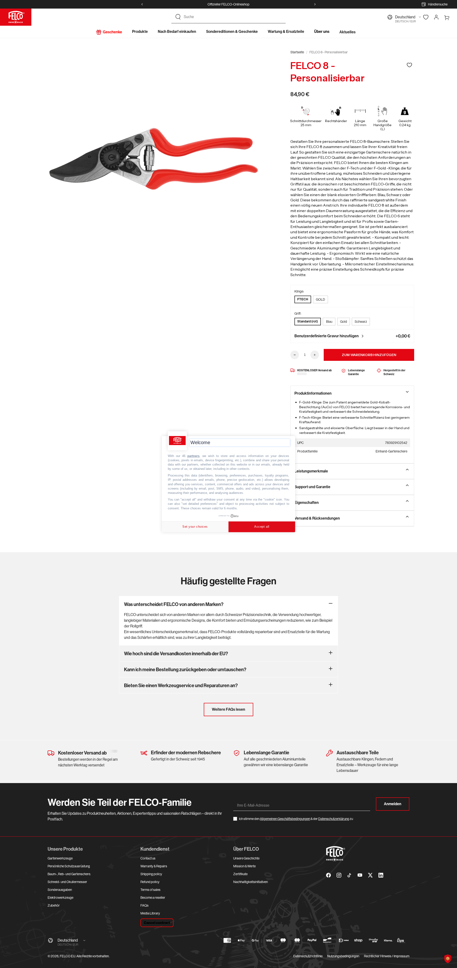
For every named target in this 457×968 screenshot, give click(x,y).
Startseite (297, 52)
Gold (343, 321)
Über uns (321, 31)
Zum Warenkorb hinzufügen (369, 355)
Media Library (150, 913)
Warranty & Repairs (153, 866)
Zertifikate (240, 874)
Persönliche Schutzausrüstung (69, 866)
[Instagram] (339, 875)
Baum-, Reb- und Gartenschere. (69, 874)
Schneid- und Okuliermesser (67, 882)
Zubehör (54, 905)
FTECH (302, 299)
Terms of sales (150, 890)
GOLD (320, 299)
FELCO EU (67, 956)
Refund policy (149, 882)
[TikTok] (349, 875)
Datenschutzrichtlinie (308, 956)
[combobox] (233, 17)
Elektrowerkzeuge (60, 897)
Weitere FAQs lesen (228, 709)
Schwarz (361, 321)
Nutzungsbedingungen (343, 956)
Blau (329, 321)
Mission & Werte (244, 866)
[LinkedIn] (380, 875)
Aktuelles (347, 32)
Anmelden (392, 804)
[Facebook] (328, 875)
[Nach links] (142, 4)
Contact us (147, 858)
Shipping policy (151, 874)
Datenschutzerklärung (333, 819)
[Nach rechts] (315, 4)
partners (193, 455)
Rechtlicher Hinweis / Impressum (386, 956)
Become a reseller (152, 897)
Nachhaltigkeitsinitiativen (250, 882)
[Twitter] (370, 875)
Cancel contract (157, 923)
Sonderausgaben (60, 890)
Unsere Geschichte (246, 858)
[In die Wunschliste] (409, 65)
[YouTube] (360, 875)
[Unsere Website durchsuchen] (178, 17)
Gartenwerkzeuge (60, 858)
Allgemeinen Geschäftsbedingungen (285, 819)
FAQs (144, 905)
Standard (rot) (307, 321)
